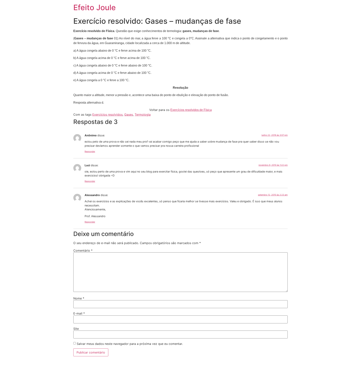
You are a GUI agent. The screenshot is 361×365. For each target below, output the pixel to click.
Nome (78, 298)
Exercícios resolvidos (107, 114)
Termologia (143, 114)
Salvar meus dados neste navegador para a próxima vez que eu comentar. (130, 343)
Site (76, 328)
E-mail (79, 313)
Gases (128, 114)
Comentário (83, 250)
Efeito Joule (94, 7)
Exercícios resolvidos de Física (191, 109)
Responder (90, 151)
